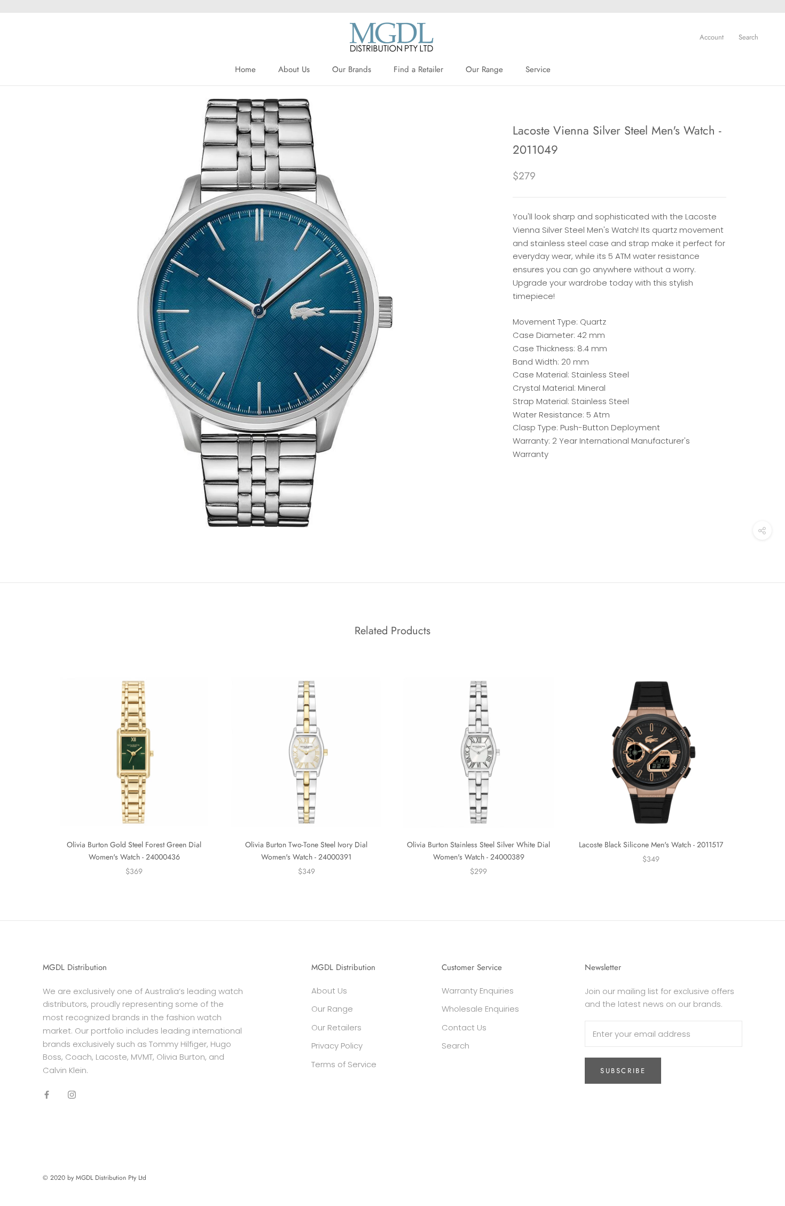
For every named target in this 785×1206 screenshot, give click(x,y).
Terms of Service (343, 1064)
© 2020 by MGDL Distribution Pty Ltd (94, 1178)
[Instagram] (72, 1094)
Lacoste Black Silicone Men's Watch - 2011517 (651, 844)
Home (245, 69)
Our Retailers (336, 1027)
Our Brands (351, 69)
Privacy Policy (337, 1045)
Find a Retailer (418, 69)
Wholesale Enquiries (480, 1008)
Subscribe (623, 1071)
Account (712, 37)
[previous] (33, 765)
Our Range (484, 69)
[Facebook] (47, 1094)
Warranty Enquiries (478, 990)
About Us (294, 69)
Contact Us (464, 1027)
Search (748, 37)
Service (538, 69)
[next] (752, 765)
